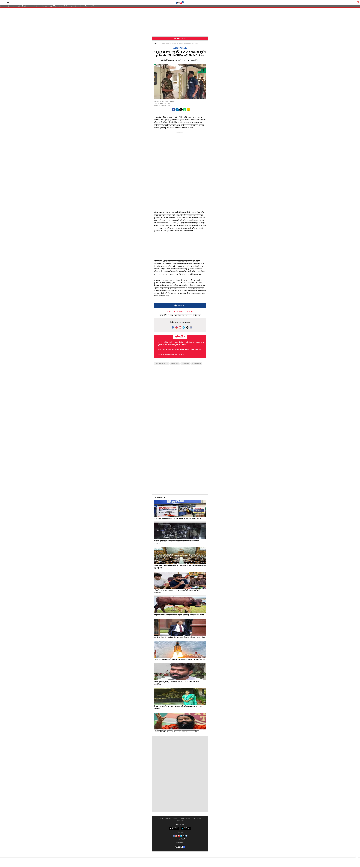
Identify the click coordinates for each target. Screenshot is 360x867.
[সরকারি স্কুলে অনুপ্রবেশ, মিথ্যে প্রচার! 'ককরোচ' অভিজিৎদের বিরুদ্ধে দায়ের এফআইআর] (180, 671)
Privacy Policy (180, 821)
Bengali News (175, 363)
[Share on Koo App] (188, 111)
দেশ (18, 6)
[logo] (180, 3)
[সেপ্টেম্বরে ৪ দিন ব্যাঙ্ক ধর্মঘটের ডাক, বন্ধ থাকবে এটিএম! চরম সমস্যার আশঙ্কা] (180, 508)
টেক (86, 6)
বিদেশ (24, 6)
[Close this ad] (357, 856)
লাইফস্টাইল (53, 6)
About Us (160, 818)
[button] (173, 109)
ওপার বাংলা (44, 6)
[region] (180, 22)
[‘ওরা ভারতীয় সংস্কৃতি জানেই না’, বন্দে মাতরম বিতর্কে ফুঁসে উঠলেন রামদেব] (180, 721)
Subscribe (175, 818)
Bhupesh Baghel (196, 363)
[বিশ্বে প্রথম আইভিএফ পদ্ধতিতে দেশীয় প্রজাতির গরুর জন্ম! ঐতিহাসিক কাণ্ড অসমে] (180, 605)
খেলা (29, 6)
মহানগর (7, 6)
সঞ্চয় (80, 6)
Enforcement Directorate (161, 363)
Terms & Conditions (197, 818)
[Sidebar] (8, 2)
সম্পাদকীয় (73, 6)
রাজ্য (13, 6)
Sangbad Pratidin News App (180, 311)
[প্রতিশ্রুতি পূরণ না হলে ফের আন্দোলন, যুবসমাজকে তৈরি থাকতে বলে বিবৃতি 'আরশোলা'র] (180, 580)
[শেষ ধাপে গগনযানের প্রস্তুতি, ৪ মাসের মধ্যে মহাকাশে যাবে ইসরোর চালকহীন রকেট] (180, 649)
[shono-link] (358, 2)
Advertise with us (185, 818)
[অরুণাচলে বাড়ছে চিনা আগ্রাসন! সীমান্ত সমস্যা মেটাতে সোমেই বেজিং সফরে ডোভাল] (180, 627)
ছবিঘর (60, 6)
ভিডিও (66, 6)
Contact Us (168, 818)
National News (185, 363)
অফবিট (92, 6)
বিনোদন (36, 6)
